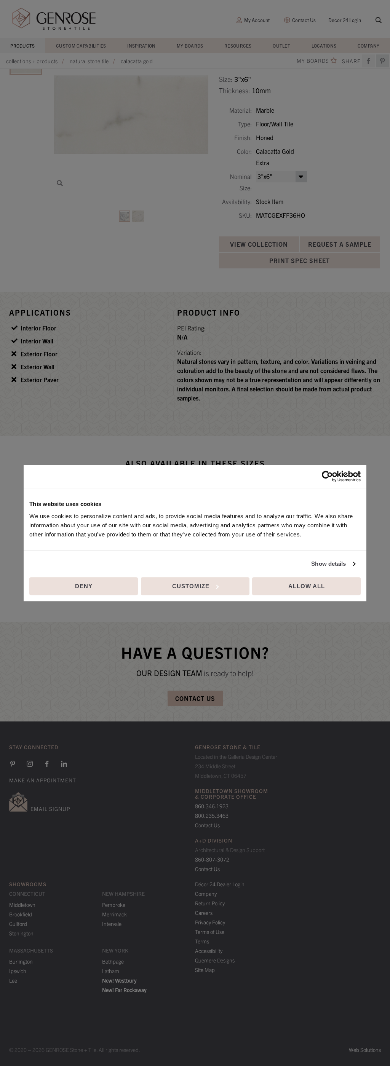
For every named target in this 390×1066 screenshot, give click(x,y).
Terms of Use (209, 931)
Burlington (21, 961)
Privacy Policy (210, 922)
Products (22, 45)
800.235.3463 (212, 815)
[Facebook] (368, 60)
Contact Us (304, 20)
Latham (110, 970)
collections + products (32, 60)
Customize (190, 586)
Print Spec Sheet (299, 260)
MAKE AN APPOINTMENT (42, 780)
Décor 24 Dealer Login (220, 884)
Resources (238, 45)
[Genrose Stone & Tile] (54, 19)
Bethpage (113, 961)
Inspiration (141, 45)
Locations (324, 45)
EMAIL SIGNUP (50, 808)
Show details (328, 563)
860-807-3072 (212, 859)
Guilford (18, 923)
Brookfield (20, 914)
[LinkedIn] (64, 764)
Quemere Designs (215, 960)
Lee (13, 980)
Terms (202, 941)
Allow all (306, 586)
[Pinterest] (12, 764)
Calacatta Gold (137, 60)
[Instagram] (29, 764)
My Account (257, 20)
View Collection (259, 244)
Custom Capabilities (81, 45)
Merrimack (114, 914)
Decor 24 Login (344, 20)
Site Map (205, 969)
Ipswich (17, 970)
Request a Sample (339, 244)
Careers (204, 912)
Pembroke (113, 904)
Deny (84, 586)
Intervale (111, 923)
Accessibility (208, 950)
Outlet (281, 45)
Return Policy (210, 903)
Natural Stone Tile (89, 60)
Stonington (21, 933)
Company (369, 45)
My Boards (190, 45)
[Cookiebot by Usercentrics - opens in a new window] (327, 476)
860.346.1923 (212, 806)
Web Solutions (365, 1049)
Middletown (22, 904)
